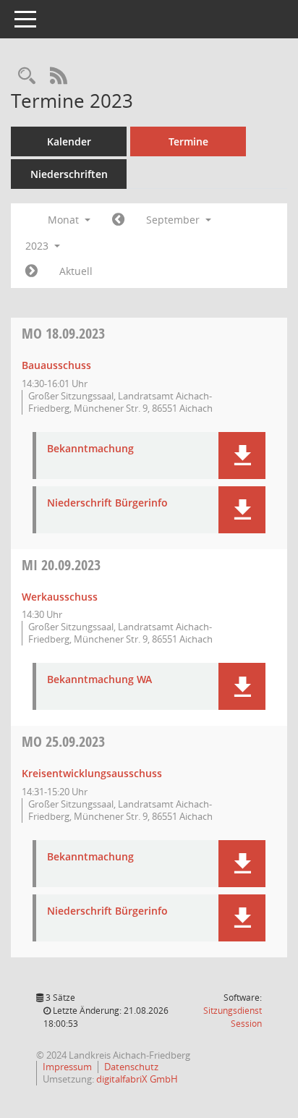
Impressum (67, 1066)
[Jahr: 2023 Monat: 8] (118, 220)
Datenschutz (131, 1066)
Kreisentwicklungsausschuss (92, 773)
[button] (241, 455)
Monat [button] (65, 219)
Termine (188, 141)
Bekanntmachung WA (99, 680)
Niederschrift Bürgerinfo (107, 503)
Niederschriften (69, 174)
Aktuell (76, 271)
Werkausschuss (60, 597)
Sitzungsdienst (232, 1017)
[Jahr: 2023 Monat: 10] (31, 271)
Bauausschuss (56, 365)
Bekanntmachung (90, 449)
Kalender (69, 141)
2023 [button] (38, 246)
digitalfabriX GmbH (137, 1078)
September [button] (174, 219)
